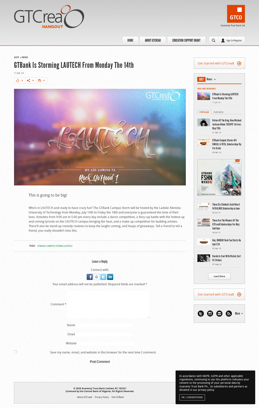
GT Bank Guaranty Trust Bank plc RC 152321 (233, 17)
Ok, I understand (192, 397)
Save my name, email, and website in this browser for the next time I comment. (103, 352)
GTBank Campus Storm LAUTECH (54, 245)
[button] (90, 276)
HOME (130, 40)
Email (71, 334)
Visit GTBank (117, 397)
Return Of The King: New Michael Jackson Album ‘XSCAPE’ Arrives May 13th (227, 124)
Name (71, 325)
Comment (58, 304)
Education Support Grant (186, 40)
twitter (201, 313)
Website (71, 343)
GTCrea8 (49, 16)
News (25, 57)
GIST (16, 57)
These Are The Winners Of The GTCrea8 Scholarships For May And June (225, 224)
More (237, 313)
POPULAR (204, 112)
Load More (219, 276)
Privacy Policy (102, 397)
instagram (210, 313)
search (213, 40)
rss (229, 313)
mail (219, 313)
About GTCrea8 (153, 40)
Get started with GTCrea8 (216, 63)
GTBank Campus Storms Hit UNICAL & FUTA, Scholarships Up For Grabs (226, 144)
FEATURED (218, 112)
